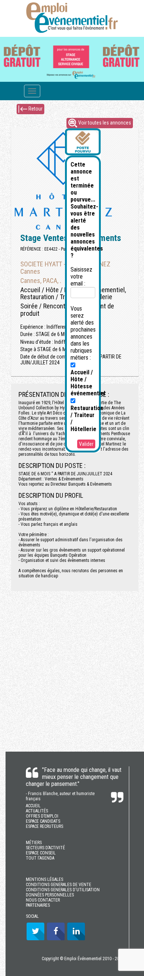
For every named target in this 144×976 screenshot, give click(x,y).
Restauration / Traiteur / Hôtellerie (87, 419)
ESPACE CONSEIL (41, 853)
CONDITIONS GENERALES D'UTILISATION (63, 889)
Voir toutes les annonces (104, 123)
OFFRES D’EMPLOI (42, 816)
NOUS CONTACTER (43, 900)
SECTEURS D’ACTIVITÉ (45, 847)
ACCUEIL (33, 805)
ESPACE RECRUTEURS (44, 826)
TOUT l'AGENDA (40, 858)
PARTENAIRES (38, 905)
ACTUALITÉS (37, 811)
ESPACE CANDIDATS (43, 821)
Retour (34, 109)
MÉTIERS (34, 842)
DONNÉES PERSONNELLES (50, 895)
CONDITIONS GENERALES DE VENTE (58, 884)
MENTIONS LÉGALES (44, 879)
